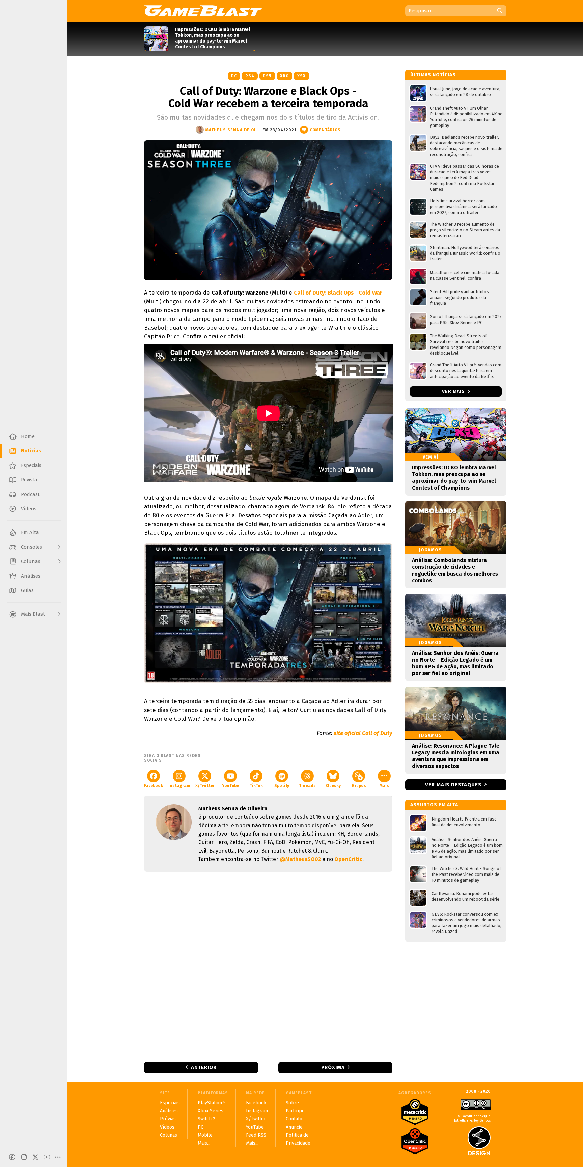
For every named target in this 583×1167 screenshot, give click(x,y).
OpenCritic (348, 859)
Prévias (168, 1119)
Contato (294, 1119)
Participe (295, 1111)
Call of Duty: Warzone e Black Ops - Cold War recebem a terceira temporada (268, 97)
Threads (307, 785)
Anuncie (294, 1127)
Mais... (204, 1143)
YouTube (230, 785)
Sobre (292, 1103)
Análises (169, 1111)
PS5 (267, 76)
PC (234, 76)
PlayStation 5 (212, 1103)
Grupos (359, 785)
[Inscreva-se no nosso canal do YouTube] (47, 1157)
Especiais (170, 1103)
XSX (301, 76)
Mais (384, 785)
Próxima (333, 1067)
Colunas (168, 1135)
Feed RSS (256, 1135)
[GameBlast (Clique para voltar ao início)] (203, 10)
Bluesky (333, 785)
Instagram (179, 785)
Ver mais (454, 391)
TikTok (256, 785)
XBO (284, 76)
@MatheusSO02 (300, 859)
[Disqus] (268, 966)
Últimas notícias (433, 75)
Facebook (153, 785)
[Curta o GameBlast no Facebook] (12, 1157)
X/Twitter (205, 785)
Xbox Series (210, 1111)
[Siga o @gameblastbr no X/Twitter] (35, 1157)
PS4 (249, 76)
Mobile (205, 1135)
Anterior (204, 1067)
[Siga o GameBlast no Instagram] (24, 1157)
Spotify (281, 785)
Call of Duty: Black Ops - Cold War (338, 292)
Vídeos (167, 1127)
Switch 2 (206, 1119)
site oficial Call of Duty (363, 733)
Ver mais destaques (453, 785)
